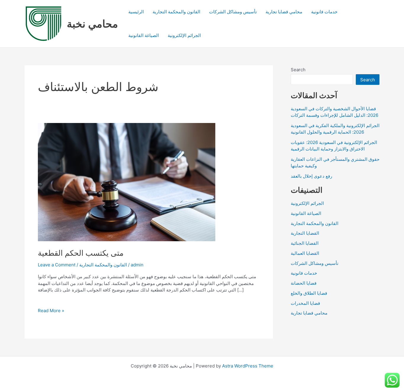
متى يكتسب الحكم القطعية (81, 252)
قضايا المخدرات (305, 303)
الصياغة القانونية (143, 35)
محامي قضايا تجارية (284, 11)
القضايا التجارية (305, 233)
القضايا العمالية (305, 253)
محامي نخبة (92, 23)
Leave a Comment (56, 265)
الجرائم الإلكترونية (184, 35)
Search (298, 69)
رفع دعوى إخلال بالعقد (311, 176)
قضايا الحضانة (303, 283)
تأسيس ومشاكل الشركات (233, 11)
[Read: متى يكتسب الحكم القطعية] (126, 181)
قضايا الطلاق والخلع (309, 293)
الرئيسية (136, 11)
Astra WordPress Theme (247, 366)
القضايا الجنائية (305, 243)
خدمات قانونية (324, 11)
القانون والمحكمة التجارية (176, 11)
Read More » (51, 310)
